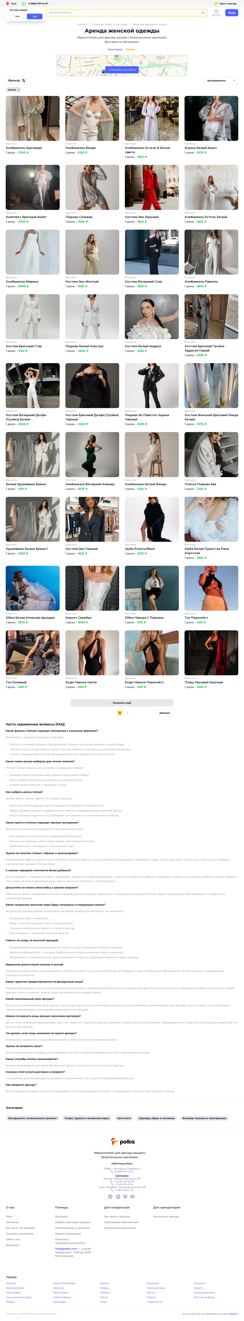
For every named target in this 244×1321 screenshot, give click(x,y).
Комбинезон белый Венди (145, 484)
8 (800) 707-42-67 (123, 1171)
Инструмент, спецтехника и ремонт (32, 1118)
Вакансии (12, 1245)
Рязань (10, 1301)
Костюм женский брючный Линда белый (211, 417)
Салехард (59, 1301)
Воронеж (153, 1283)
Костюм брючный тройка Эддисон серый (204, 348)
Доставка (61, 1216)
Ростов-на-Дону (204, 1297)
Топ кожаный (16, 682)
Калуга (198, 1288)
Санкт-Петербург (64, 1283)
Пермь (151, 1297)
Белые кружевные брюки (26, 484)
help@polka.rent (66, 1248)
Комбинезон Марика (22, 281)
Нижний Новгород (18, 1297)
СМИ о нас (13, 1239)
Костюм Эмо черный (82, 549)
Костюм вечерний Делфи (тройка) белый (26, 417)
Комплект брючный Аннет (26, 217)
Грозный (199, 1283)
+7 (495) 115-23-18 (124, 1184)
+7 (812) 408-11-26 (124, 1190)
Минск (151, 1292)
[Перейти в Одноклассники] (118, 1196)
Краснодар (13, 1292)
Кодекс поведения (68, 1233)
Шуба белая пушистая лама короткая (207, 551)
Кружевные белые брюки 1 (27, 549)
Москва (11, 1283)
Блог (9, 1216)
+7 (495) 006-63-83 (124, 1181)
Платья (130, 49)
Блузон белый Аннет (201, 148)
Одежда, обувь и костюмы (110, 24)
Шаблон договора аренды (73, 1222)
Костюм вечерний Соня (143, 281)
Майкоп (105, 1292)
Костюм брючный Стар (24, 346)
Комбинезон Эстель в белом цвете (147, 150)
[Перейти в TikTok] (125, 1196)
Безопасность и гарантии (72, 1228)
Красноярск (61, 1292)
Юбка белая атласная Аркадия (30, 617)
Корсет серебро (79, 617)
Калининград (156, 1288)
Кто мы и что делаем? (20, 1228)
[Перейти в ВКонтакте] (110, 1196)
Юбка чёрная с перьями (144, 617)
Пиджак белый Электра (84, 346)
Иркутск (58, 1288)
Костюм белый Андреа (143, 346)
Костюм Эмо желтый (82, 281)
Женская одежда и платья (150, 24)
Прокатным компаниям (120, 1228)
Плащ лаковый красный (204, 682)
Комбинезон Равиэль (201, 281)
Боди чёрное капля (81, 682)
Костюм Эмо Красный (142, 217)
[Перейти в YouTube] (132, 1196)
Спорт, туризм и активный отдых (87, 1118)
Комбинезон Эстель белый (206, 217)
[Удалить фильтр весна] (18, 90)
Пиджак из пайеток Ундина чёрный (147, 417)
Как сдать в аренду (117, 1216)
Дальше (165, 712)
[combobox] (221, 80)
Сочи (103, 1301)
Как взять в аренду (166, 1216)
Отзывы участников (19, 1233)
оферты (233, 1313)
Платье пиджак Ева (200, 484)
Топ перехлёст (196, 617)
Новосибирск (62, 1297)
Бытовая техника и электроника (204, 1118)
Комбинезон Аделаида (24, 148)
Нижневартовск (204, 1292)
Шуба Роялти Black (140, 549)
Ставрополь (155, 1301)
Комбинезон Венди (81, 148)
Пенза (104, 1297)
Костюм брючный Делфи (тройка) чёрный (92, 417)
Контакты (12, 1222)
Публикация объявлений (121, 1222)
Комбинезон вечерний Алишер (90, 484)
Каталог (83, 24)
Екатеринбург (15, 1288)
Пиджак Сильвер (79, 217)
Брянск (104, 1283)
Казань (104, 1288)
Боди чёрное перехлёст (144, 682)
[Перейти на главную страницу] (122, 1142)
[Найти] (203, 12)
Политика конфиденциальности (70, 1241)
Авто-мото (124, 1118)
